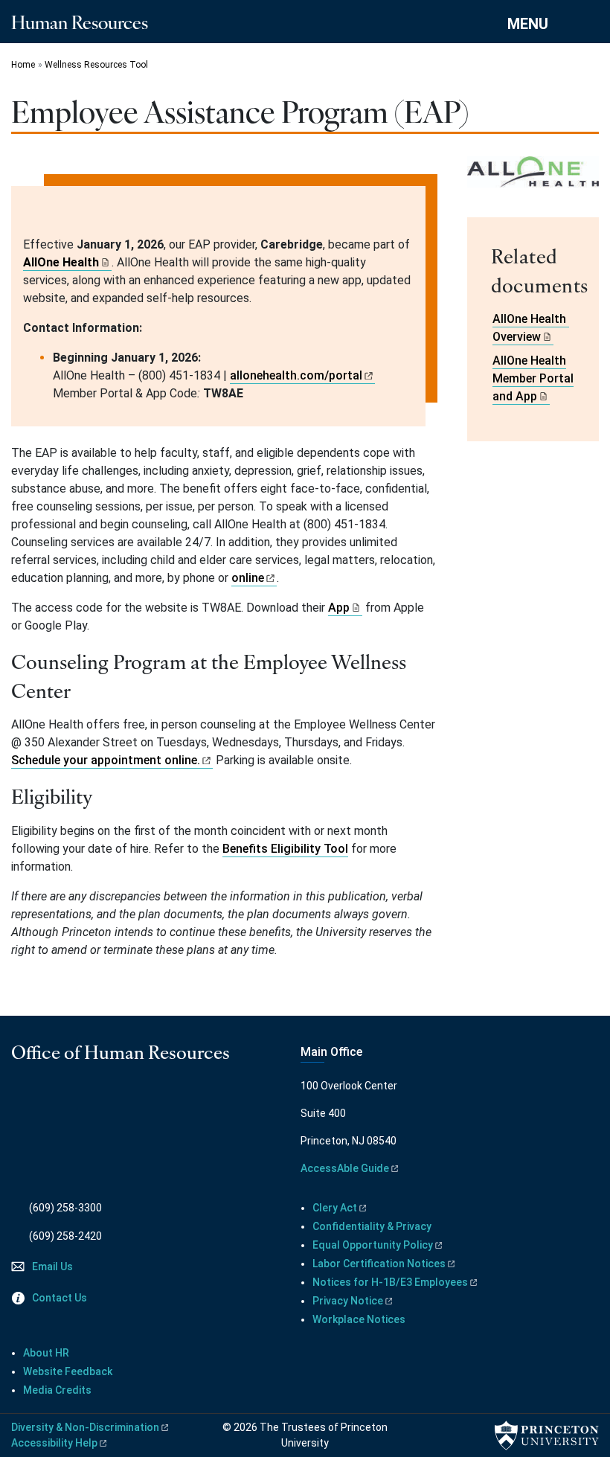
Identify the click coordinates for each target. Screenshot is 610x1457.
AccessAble (345, 1168)
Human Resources (79, 21)
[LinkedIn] (61, 1100)
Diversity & (85, 1427)
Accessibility (54, 1443)
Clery (334, 1208)
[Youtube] (40, 1100)
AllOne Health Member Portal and (533, 378)
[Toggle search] (589, 23)
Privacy (347, 1301)
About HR (46, 1353)
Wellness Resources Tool (96, 65)
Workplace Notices (358, 1319)
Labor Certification (379, 1263)
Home (23, 65)
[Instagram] (20, 1100)
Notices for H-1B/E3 (390, 1282)
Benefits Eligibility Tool (285, 849)
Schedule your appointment (105, 760)
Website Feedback (67, 1371)
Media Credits (57, 1390)
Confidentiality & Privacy (371, 1226)
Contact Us (59, 1298)
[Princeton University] (547, 1435)
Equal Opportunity (372, 1245)
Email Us (52, 1266)
